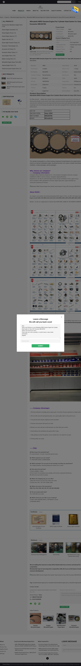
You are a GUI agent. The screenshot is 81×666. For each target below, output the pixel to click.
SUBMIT (40, 346)
